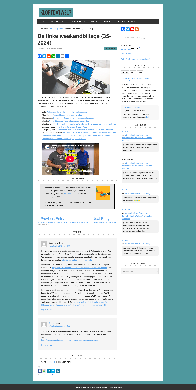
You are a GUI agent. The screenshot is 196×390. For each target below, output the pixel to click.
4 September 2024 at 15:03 (59, 326)
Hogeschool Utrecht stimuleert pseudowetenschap (73, 118)
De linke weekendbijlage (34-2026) (137, 193)
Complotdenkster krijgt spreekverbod (67, 115)
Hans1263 (126, 131)
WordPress (113, 387)
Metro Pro (90, 387)
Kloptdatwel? (55, 12)
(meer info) (144, 49)
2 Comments (110, 48)
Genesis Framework (101, 387)
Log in (120, 387)
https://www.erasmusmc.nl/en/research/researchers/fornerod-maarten (79, 267)
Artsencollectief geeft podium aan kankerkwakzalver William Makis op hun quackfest (137, 138)
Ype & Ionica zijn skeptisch (132, 107)
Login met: (41, 366)
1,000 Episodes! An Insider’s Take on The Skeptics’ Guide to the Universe (86, 124)
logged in (51, 361)
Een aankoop (126, 49)
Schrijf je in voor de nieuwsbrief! (135, 59)
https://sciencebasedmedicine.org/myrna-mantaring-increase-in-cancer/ (69, 340)
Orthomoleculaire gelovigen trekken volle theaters (67, 112)
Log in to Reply (47, 309)
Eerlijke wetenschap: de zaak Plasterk (73, 126)
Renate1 (52, 323)
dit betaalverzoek (70, 193)
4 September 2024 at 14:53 (59, 246)
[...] (150, 101)
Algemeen (51, 225)
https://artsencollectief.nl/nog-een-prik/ (77, 260)
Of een (127, 53)
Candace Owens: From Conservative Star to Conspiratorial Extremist (85, 129)
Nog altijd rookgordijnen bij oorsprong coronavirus (69, 121)
